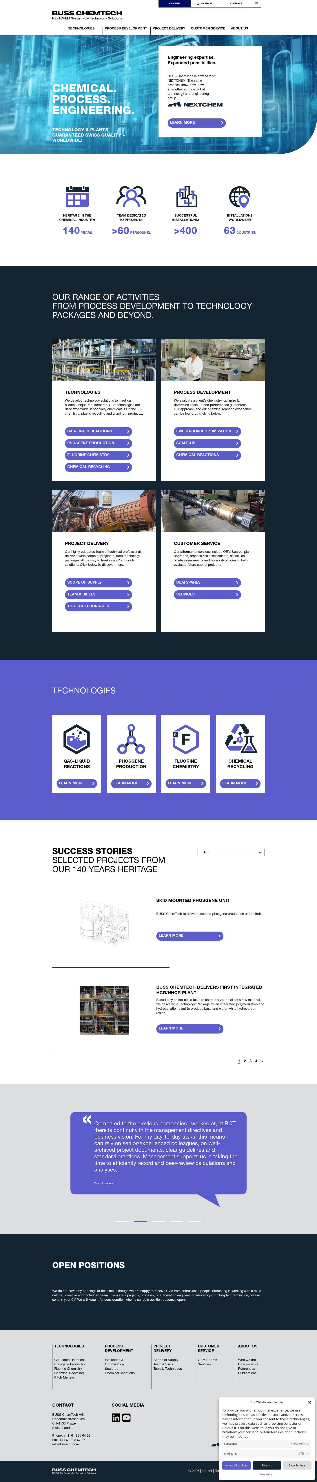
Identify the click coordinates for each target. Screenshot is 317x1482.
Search (206, 4)
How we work (248, 1364)
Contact (236, 4)
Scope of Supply (166, 1360)
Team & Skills (163, 1364)
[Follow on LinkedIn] (116, 1417)
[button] (309, 1402)
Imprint (207, 1471)
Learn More (171, 936)
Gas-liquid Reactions (69, 1360)
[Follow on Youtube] (126, 1417)
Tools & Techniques (168, 1369)
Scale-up (112, 1369)
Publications (247, 1373)
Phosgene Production (70, 1364)
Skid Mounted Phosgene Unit (193, 901)
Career (174, 4)
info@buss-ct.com (65, 1444)
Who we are (247, 1360)
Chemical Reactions (120, 1373)
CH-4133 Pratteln (65, 1423)
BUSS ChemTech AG (68, 1415)
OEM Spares (207, 1360)
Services (204, 1364)
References (246, 1369)
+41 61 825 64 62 (77, 1436)
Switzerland (61, 1428)
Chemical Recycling (69, 1373)
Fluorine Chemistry (68, 1369)
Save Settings (297, 1465)
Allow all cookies (236, 1465)
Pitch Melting (64, 1377)
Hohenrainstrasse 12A (68, 1419)
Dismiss (267, 1465)
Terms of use (265, 1474)
